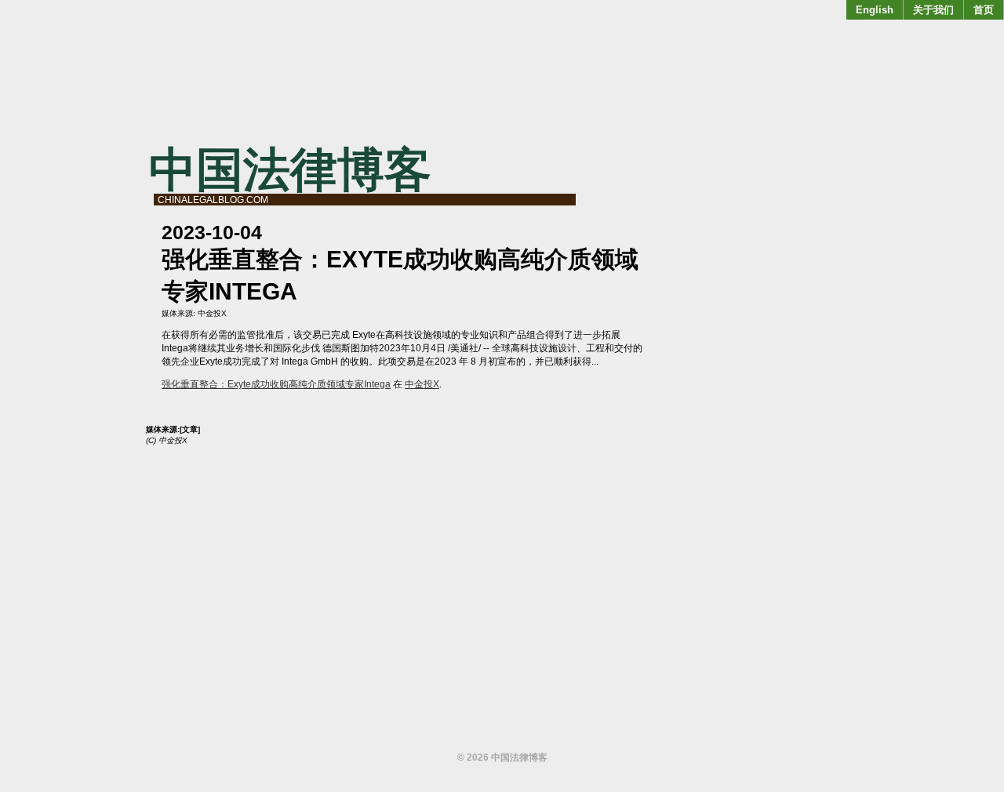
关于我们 (933, 10)
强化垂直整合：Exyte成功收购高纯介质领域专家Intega (276, 384)
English (874, 10)
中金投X (212, 313)
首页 (983, 10)
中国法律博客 (290, 170)
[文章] (190, 429)
